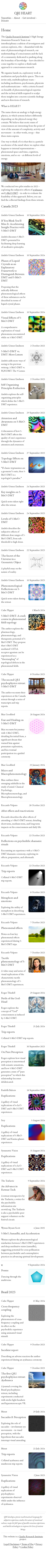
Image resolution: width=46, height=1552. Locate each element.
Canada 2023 (9, 206)
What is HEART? (11, 106)
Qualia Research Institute (17, 36)
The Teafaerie (7, 1180)
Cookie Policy (26, 1546)
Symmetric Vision (9, 1150)
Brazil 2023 (8, 1292)
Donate (5, 20)
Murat (4, 1411)
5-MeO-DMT (11, 193)
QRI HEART (23, 13)
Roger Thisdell (8, 992)
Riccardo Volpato (9, 805)
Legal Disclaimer (12, 1544)
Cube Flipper (7, 610)
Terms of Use (27, 1544)
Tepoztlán (6, 17)
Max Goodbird (8, 714)
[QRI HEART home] (23, 6)
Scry (3, 1120)
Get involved (28, 17)
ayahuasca (37, 189)
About (17, 17)
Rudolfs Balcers (8, 1090)
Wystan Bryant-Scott (10, 1227)
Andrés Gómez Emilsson (12, 215)
